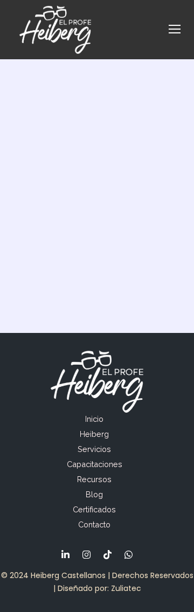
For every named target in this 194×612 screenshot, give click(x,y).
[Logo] (55, 29)
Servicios (94, 449)
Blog (94, 494)
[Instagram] (87, 554)
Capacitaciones (94, 464)
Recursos (94, 479)
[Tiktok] (108, 554)
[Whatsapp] (129, 554)
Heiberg (94, 434)
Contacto (94, 524)
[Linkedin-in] (66, 554)
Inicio (94, 418)
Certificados (94, 509)
